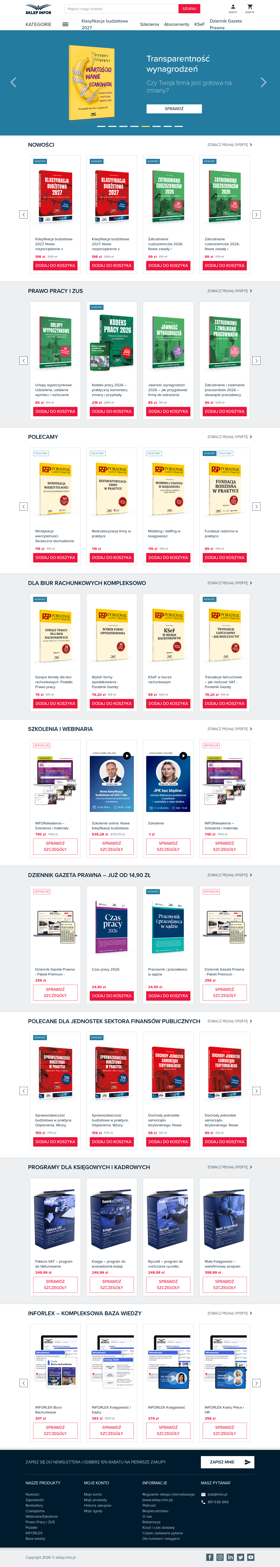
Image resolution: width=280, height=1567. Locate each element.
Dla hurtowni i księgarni (161, 1538)
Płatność (149, 1505)
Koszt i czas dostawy (158, 1527)
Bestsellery (34, 1505)
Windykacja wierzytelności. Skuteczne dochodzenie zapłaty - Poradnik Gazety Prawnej (54, 541)
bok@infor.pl (217, 1494)
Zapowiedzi (35, 1500)
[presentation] (16, 83)
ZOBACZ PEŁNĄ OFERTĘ (229, 145)
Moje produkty (95, 1500)
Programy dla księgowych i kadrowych (89, 1167)
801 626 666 (218, 1502)
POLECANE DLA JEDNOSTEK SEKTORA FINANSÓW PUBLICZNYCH (114, 1021)
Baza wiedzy (35, 1538)
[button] (101, 126)
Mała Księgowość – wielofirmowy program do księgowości (222, 1266)
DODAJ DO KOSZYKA (55, 265)
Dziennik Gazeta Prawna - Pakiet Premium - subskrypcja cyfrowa (55, 974)
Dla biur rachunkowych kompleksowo (87, 583)
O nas (147, 1516)
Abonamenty (176, 24)
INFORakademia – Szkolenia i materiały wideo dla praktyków (51, 828)
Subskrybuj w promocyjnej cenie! (174, 103)
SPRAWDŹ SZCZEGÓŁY (55, 846)
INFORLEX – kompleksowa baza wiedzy (85, 1313)
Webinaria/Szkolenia (42, 1516)
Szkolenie (156, 823)
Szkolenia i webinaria (60, 729)
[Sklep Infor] (38, 9)
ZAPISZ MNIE (230, 1462)
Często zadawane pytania (162, 1533)
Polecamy (43, 437)
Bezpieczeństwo (155, 1511)
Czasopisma (35, 1511)
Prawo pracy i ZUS (55, 291)
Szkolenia (149, 24)
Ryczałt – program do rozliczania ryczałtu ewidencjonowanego (165, 1266)
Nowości (41, 144)
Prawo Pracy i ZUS (40, 1522)
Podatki (31, 1527)
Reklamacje (151, 1522)
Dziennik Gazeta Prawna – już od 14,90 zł (89, 875)
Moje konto (93, 1494)
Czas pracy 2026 (106, 969)
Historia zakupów (97, 1505)
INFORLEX (34, 1533)
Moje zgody (93, 1511)
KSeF (200, 24)
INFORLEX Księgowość (166, 1407)
